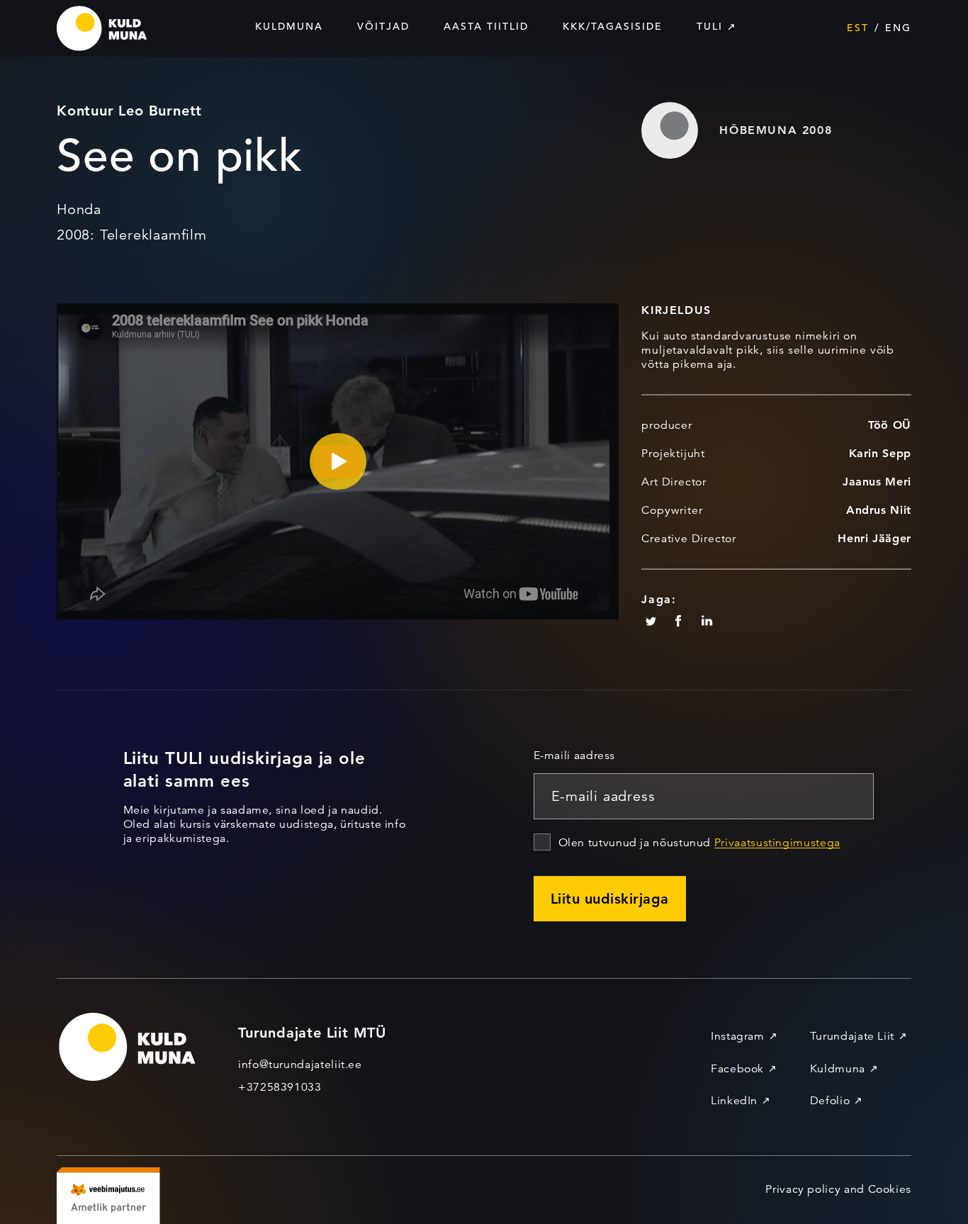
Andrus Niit (878, 510)
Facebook (737, 1069)
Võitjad (383, 26)
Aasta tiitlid (486, 26)
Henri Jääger (874, 538)
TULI (710, 26)
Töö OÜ (889, 425)
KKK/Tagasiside (613, 26)
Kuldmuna (289, 26)
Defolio (830, 1101)
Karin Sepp (880, 453)
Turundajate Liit (852, 1036)
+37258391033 (280, 1087)
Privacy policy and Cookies (838, 1189)
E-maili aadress (575, 755)
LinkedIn (734, 1101)
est (858, 27)
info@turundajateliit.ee (300, 1064)
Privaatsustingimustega (777, 843)
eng (898, 27)
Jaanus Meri (877, 481)
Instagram (738, 1036)
